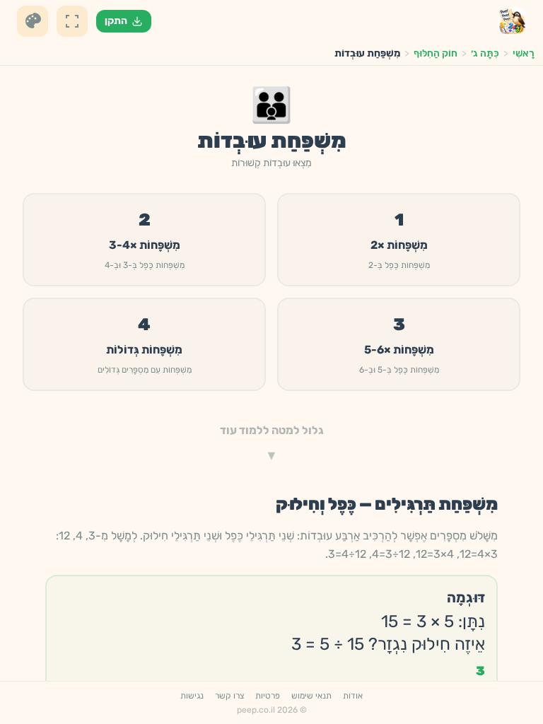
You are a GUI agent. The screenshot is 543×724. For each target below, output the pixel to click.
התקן (116, 21)
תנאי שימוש (311, 696)
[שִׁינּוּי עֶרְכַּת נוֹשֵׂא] (32, 21)
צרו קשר (229, 696)
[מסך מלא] (72, 21)
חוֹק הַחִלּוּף (435, 53)
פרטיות (267, 696)
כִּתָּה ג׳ (485, 53)
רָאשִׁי (524, 53)
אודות (353, 696)
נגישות (192, 696)
